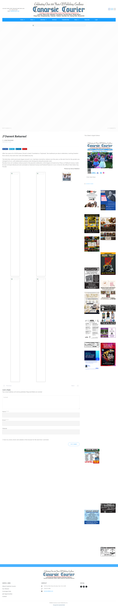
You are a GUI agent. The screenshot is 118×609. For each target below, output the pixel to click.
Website (4, 428)
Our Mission (5, 589)
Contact (4, 596)
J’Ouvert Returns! (14, 136)
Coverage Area (6, 591)
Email (5, 420)
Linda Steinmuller (9, 140)
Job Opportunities (7, 594)
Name (5, 411)
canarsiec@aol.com (48, 591)
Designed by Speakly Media (59, 605)
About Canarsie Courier (9, 586)
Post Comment (74, 444)
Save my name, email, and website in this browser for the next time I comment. (26, 439)
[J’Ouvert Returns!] (59, 76)
